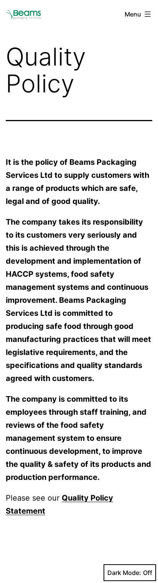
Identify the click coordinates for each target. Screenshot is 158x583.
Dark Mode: (124, 572)
